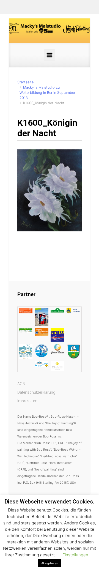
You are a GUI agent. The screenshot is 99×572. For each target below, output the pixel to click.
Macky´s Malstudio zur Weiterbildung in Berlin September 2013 (47, 92)
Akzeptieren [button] (49, 563)
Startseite (25, 82)
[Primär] (49, 55)
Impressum (27, 401)
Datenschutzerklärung (36, 392)
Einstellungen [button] (75, 554)
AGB (21, 384)
